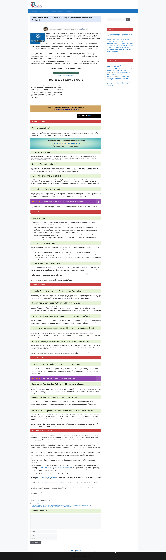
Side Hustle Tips (69, 11)
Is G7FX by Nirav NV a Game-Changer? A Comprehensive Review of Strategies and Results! (120, 83)
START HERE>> (34, 11)
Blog (93, 551)
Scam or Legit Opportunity (37, 503)
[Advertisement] (84, 93)
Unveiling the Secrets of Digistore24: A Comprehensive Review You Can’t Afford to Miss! (51, 506)
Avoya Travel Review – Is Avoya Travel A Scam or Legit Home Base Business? (118, 78)
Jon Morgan (110, 68)
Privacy (73, 551)
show (89, 115)
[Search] (128, 19)
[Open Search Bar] (135, 11)
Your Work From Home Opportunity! (66, 75)
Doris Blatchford (111, 76)
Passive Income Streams (57, 11)
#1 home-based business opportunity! (65, 143)
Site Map (89, 551)
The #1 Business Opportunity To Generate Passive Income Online (54, 467)
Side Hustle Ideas (44, 11)
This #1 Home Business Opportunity (46, 477)
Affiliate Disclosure (81, 551)
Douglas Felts (110, 65)
